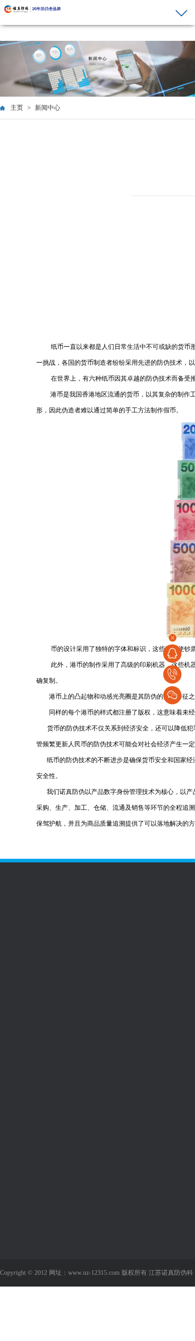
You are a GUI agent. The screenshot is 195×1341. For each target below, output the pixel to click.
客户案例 (78, 875)
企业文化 (12, 958)
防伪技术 (12, 899)
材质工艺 (12, 889)
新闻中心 (47, 107)
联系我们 (78, 924)
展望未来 (12, 978)
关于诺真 (14, 924)
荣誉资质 (12, 948)
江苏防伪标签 (57, 830)
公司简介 (12, 938)
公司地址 (76, 938)
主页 (16, 107)
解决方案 (141, 875)
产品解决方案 (146, 889)
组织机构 (12, 968)
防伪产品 (14, 875)
